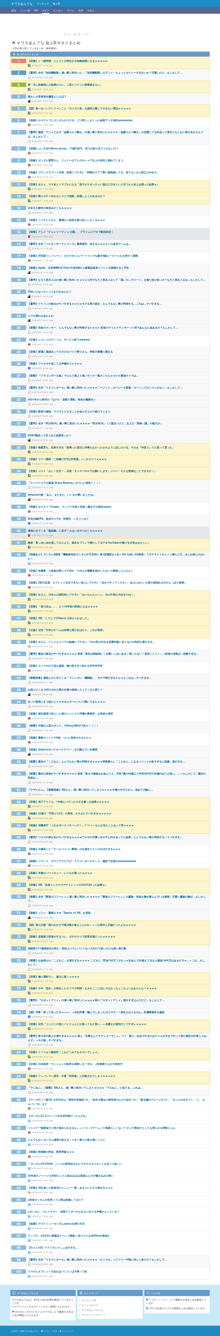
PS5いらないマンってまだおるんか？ (50, 291)
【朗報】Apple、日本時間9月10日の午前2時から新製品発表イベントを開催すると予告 (78, 268)
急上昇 (56, 3)
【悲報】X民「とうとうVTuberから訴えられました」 (59, 618)
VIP (36, 10)
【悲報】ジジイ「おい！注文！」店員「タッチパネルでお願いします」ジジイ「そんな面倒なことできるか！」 (92, 471)
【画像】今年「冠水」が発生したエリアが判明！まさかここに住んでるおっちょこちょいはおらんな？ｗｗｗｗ (92, 988)
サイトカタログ (89, 1305)
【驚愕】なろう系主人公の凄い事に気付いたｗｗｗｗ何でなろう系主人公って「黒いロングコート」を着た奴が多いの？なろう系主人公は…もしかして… (117, 280)
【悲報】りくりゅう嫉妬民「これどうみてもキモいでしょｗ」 (64, 1052)
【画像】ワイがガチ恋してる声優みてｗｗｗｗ (55, 363)
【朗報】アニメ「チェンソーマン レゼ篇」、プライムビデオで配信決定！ (71, 232)
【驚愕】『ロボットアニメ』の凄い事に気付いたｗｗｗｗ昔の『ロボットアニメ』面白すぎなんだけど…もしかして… (96, 1000)
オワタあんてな (22, 3)
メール (46, 1331)
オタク (45, 10)
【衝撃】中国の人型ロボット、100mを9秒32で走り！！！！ (63, 725)
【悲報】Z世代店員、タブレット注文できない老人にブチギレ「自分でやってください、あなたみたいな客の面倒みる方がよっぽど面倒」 (107, 582)
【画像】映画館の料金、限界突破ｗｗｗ (51, 1152)
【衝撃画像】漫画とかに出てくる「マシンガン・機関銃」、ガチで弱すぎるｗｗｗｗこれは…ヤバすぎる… (90, 678)
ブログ (54, 1331)
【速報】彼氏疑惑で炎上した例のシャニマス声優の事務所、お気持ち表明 (70, 713)
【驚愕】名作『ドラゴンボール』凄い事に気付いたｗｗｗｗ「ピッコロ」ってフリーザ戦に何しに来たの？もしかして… (97, 1259)
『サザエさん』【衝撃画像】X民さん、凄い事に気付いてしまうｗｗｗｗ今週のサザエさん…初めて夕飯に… (90, 790)
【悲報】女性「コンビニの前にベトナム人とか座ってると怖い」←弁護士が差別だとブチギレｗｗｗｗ (87, 1024)
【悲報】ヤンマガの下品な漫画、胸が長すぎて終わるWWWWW (65, 666)
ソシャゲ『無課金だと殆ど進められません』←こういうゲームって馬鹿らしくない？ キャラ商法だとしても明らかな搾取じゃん (101, 1128)
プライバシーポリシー (93, 1314)
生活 (80, 10)
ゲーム (70, 10)
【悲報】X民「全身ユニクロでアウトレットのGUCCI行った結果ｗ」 (68, 885)
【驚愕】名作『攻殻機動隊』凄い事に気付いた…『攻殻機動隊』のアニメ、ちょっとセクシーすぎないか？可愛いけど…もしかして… (105, 72)
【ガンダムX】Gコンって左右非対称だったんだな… (58, 1116)
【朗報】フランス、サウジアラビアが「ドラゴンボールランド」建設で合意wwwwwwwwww (82, 861)
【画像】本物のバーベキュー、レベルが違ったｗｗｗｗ (60, 873)
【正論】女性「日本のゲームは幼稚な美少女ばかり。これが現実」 (66, 630)
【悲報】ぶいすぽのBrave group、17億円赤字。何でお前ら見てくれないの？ (73, 148)
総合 (13, 10)
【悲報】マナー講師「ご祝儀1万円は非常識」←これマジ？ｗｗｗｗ (67, 459)
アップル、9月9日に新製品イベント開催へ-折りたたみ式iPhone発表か (69, 1235)
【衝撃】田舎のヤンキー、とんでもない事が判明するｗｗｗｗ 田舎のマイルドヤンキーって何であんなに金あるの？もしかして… (103, 327)
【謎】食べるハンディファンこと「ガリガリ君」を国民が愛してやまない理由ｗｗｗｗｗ (79, 108)
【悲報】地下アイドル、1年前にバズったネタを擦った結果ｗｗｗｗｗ (68, 802)
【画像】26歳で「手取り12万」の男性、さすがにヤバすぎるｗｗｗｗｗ (69, 813)
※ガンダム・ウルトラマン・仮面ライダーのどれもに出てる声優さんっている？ (74, 1211)
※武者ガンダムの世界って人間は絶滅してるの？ (56, 1200)
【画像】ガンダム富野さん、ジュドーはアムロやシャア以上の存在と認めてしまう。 (77, 160)
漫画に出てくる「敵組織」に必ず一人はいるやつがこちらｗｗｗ (65, 530)
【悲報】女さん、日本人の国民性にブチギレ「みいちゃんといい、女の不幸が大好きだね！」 (82, 594)
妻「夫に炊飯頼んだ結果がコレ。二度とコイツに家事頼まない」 (65, 84)
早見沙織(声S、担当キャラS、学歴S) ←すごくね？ (58, 519)
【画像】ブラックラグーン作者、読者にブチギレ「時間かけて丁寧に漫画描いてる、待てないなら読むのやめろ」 (93, 172)
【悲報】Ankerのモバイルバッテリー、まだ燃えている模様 (62, 749)
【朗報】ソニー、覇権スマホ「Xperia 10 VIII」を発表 (59, 913)
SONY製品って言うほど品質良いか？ (49, 435)
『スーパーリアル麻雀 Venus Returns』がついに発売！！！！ (64, 483)
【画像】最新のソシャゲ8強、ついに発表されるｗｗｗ (59, 737)
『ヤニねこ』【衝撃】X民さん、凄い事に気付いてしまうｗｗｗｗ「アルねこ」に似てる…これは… (85, 1087)
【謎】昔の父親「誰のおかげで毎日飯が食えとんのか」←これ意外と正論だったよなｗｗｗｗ (82, 925)
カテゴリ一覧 (88, 1300)
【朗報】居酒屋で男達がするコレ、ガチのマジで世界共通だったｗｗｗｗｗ (72, 936)
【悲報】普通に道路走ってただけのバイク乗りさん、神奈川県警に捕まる (70, 351)
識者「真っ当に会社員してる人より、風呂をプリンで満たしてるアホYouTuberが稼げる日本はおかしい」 (89, 542)
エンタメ (58, 10)
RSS (151, 1308)
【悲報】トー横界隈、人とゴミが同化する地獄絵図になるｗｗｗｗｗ (68, 61)
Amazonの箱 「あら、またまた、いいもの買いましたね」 (62, 495)
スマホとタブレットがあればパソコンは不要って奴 (57, 1271)
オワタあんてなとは (92, 1310)
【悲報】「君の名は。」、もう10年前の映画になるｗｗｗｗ (63, 606)
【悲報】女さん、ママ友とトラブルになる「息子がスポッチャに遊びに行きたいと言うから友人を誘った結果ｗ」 (93, 184)
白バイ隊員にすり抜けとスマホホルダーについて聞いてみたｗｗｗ (66, 702)
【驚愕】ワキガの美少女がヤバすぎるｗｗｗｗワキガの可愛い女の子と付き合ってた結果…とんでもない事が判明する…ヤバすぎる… (105, 837)
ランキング (43, 3)
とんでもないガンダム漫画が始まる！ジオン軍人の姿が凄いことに (66, 1140)
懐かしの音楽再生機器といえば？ (47, 96)
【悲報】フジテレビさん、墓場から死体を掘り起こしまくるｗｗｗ (66, 220)
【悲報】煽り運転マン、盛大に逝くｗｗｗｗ (53, 976)
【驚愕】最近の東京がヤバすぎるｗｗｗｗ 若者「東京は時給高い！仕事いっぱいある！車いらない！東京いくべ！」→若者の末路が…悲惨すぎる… (113, 654)
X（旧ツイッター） (159, 1299)
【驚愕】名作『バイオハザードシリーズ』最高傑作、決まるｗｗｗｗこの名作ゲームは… (79, 244)
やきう (91, 10)
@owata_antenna (24, 1311)
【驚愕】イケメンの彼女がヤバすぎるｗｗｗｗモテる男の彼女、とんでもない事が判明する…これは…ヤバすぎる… (95, 304)
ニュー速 (25, 10)
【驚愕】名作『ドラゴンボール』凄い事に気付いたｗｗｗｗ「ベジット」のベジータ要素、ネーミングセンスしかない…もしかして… (105, 387)
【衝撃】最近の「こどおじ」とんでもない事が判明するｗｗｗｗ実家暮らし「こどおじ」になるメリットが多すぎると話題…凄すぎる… (106, 761)
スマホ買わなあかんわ (41, 316)
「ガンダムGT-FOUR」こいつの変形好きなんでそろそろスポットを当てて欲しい (75, 1164)
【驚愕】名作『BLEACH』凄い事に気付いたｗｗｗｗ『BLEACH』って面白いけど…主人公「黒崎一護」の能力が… (95, 423)
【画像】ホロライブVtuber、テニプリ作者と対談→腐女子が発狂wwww (69, 507)
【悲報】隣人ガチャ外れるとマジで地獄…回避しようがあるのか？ (66, 196)
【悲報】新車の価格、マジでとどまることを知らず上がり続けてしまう (69, 411)
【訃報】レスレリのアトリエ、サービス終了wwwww (59, 339)
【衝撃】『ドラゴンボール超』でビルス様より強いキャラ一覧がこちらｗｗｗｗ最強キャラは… (83, 375)
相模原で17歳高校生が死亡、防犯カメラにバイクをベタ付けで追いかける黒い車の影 (77, 948)
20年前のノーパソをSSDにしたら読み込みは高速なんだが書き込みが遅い (71, 1175)
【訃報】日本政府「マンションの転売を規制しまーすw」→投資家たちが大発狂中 (75, 1064)
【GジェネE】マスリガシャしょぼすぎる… (53, 1247)
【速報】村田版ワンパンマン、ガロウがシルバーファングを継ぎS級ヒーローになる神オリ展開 (83, 256)
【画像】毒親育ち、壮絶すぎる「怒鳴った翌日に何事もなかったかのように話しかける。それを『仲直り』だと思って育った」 (101, 447)
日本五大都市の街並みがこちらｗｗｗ (50, 208)
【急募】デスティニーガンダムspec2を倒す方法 (56, 1223)
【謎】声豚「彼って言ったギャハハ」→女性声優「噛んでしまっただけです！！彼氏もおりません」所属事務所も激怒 (96, 1012)
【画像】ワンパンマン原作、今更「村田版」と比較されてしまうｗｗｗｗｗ (72, 1076)
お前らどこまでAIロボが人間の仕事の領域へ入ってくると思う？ (65, 689)
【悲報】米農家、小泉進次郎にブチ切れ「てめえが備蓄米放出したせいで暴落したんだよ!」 (81, 570)
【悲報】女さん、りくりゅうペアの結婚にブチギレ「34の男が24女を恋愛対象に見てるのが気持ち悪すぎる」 (91, 642)
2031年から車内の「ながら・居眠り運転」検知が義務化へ (62, 399)
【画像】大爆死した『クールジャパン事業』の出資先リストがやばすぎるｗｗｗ (74, 849)
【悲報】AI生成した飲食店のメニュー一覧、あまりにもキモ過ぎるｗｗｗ (70, 1188)
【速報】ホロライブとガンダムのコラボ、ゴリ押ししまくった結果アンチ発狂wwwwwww (80, 120)
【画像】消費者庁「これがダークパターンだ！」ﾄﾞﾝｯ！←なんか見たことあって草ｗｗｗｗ (81, 825)
